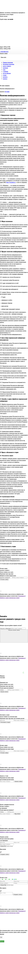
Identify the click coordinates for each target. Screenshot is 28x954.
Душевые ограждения (8, 62)
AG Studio (7, 91)
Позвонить (24, 953)
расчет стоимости (7, 66)
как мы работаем (7, 73)
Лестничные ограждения (8, 64)
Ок (1, 937)
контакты (5, 79)
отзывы (4, 75)
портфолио (5, 68)
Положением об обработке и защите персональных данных (12, 597)
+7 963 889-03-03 (4, 52)
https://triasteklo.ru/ (11, 182)
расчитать (5, 77)
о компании (5, 71)
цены (4, 70)
